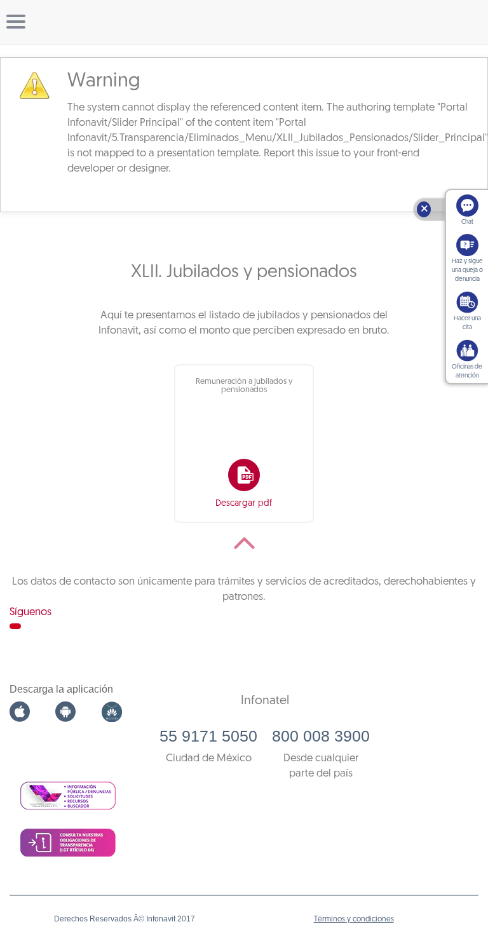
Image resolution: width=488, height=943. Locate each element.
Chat (467, 222)
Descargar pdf (243, 503)
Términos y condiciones (354, 919)
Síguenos (30, 612)
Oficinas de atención (467, 371)
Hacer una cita (467, 323)
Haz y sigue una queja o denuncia (467, 270)
